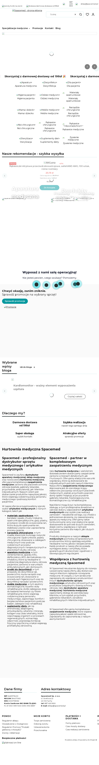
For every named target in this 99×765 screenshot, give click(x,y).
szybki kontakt (24, 436)
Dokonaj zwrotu (41, 724)
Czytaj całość (75, 396)
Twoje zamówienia (42, 721)
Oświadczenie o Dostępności (15, 724)
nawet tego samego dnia (74, 426)
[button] (80, 14)
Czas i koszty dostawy (75, 726)
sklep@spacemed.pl (57, 706)
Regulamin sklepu (10, 721)
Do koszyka (49, 187)
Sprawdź (49, 242)
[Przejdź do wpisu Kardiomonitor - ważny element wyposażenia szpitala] (12, 379)
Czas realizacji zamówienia (77, 729)
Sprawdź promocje (15, 301)
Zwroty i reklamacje (11, 733)
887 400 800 (50, 703)
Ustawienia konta (41, 727)
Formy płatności (73, 723)
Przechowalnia (40, 730)
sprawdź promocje (74, 436)
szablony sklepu (72, 740)
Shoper (92, 740)
